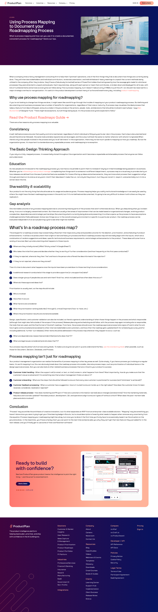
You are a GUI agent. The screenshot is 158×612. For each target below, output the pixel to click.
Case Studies (91, 551)
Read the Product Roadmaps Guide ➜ (39, 117)
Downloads (90, 567)
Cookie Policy (116, 559)
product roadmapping (130, 90)
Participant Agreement (120, 575)
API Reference (116, 544)
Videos (88, 554)
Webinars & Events (93, 557)
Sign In (140, 529)
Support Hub (91, 586)
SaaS (60, 579)
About (88, 529)
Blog (87, 548)
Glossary (89, 564)
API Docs (114, 548)
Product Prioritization (66, 544)
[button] (29, 3)
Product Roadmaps (65, 548)
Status (88, 599)
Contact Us (90, 539)
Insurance (62, 569)
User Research (64, 535)
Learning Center (92, 582)
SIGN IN (135, 3)
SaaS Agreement (117, 578)
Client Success (92, 592)
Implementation (92, 589)
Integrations (63, 590)
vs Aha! (114, 529)
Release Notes (91, 595)
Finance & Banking (65, 566)
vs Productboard (117, 536)
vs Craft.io (115, 532)
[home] (12, 3)
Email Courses (91, 570)
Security (114, 563)
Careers (89, 532)
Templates (90, 561)
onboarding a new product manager (36, 171)
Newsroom (90, 536)
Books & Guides (92, 574)
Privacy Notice (116, 556)
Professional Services (66, 563)
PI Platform (62, 554)
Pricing (140, 526)
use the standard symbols (113, 347)
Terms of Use (116, 571)
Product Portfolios (65, 551)
